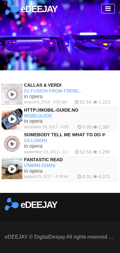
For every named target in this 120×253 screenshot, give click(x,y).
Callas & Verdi (42, 85)
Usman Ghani (39, 165)
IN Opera (33, 96)
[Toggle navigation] (108, 8)
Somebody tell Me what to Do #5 (65, 134)
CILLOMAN (35, 140)
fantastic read (43, 159)
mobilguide (38, 115)
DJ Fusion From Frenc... (53, 90)
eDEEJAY (38, 9)
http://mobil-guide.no (51, 110)
